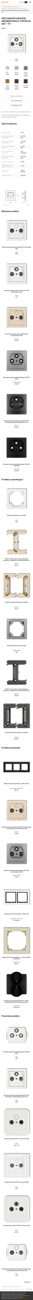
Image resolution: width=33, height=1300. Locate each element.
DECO (17, 6)
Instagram (29, 1289)
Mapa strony (4, 1289)
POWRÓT (27, 1282)
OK (29, 1295)
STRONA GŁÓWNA (7, 6)
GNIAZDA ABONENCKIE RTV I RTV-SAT (13, 8)
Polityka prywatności (14, 1289)
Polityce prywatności (23, 1298)
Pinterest (31, 1289)
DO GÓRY (27, 1280)
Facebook (26, 1289)
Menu (30, 2)
